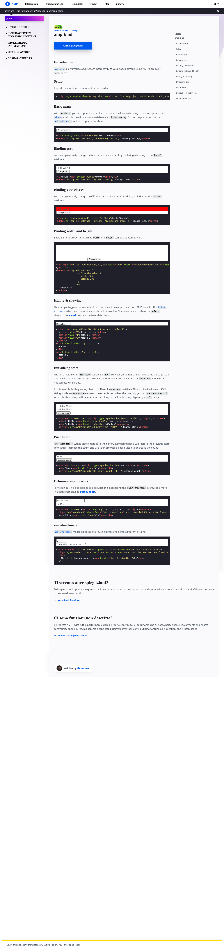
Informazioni (31, 4)
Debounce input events (186, 93)
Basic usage (181, 54)
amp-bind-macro (183, 98)
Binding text (181, 60)
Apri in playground (73, 45)
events (73, 315)
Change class (64, 212)
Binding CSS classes (185, 65)
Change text (63, 171)
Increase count (64, 460)
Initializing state (183, 82)
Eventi (93, 4)
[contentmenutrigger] (195, 33)
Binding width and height (187, 71)
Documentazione (54, 4)
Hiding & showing (184, 76)
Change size (94, 259)
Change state (63, 413)
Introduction (182, 43)
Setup (178, 49)
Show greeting (64, 130)
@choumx (83, 668)
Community (77, 4)
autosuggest (87, 491)
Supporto (119, 4)
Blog (107, 4)
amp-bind (179, 38)
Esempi (75, 30)
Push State (181, 87)
